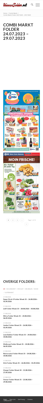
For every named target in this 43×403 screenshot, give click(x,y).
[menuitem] (31, 5)
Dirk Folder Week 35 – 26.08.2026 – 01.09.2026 (21, 363)
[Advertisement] (21, 63)
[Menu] (36, 5)
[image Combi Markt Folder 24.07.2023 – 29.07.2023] (22, 121)
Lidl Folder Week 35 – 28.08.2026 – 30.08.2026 (21, 309)
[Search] (31, 5)
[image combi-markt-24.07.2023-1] (22, 184)
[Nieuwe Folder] (17, 5)
